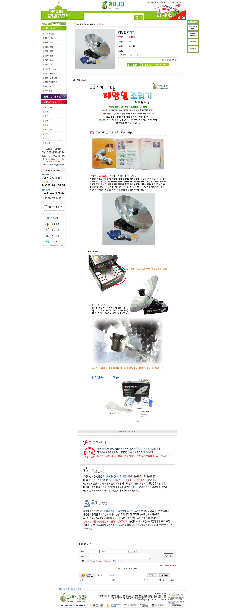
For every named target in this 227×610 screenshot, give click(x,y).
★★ (93, 561)
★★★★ (109, 561)
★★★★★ (118, 561)
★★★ (101, 561)
